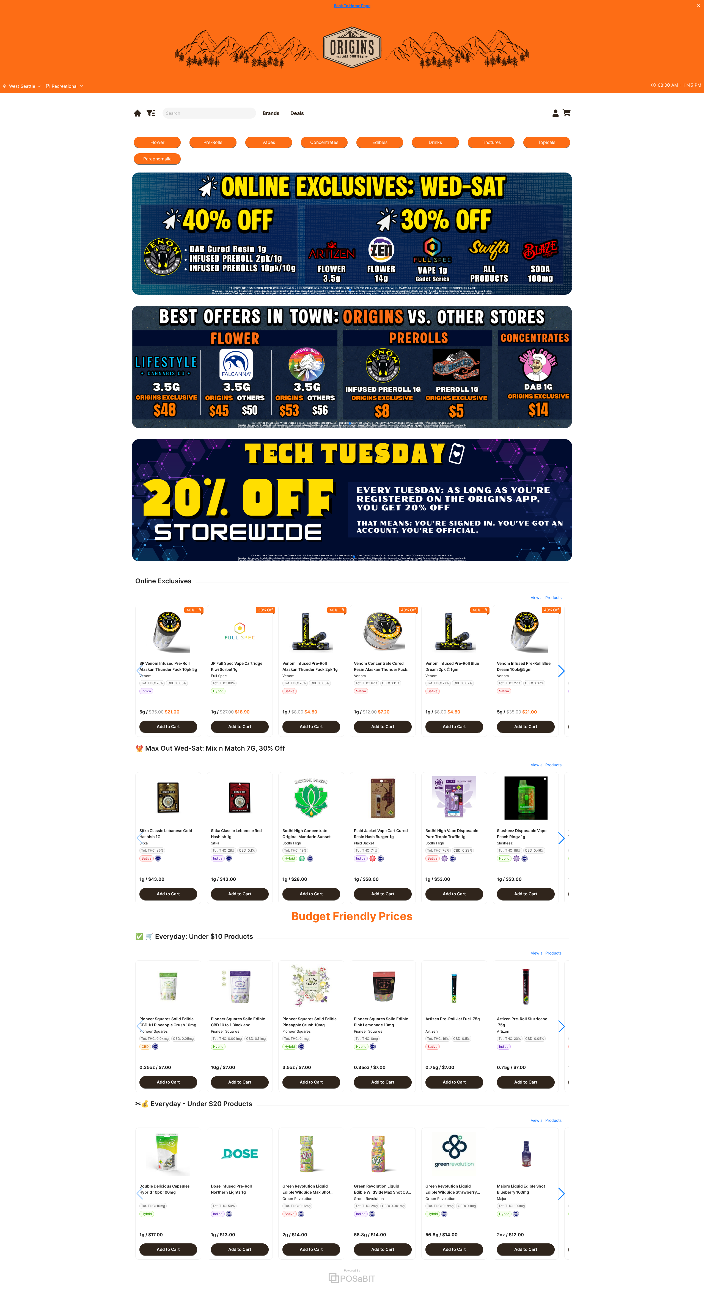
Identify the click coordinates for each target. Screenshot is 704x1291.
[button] (168, 631)
